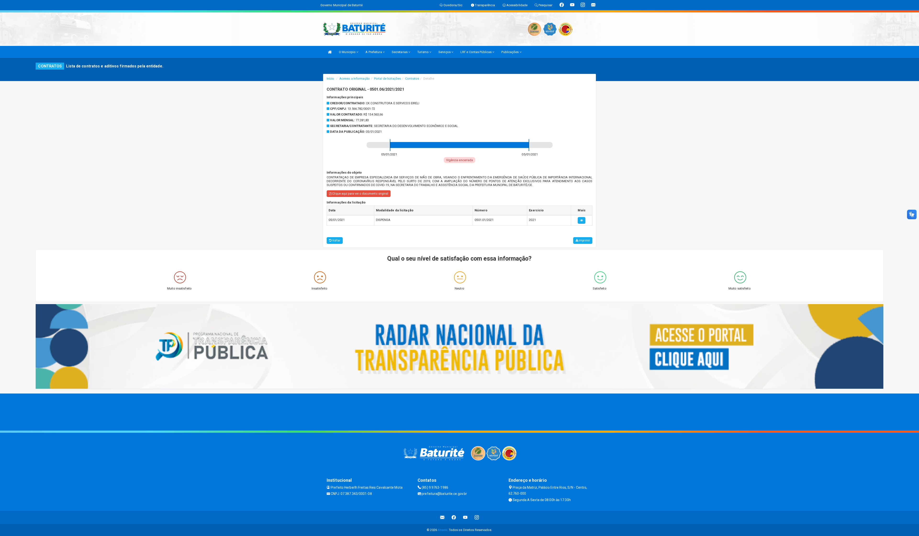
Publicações (510, 52)
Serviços (444, 52)
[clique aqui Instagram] (477, 517)
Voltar (335, 240)
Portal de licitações (387, 78)
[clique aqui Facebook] (454, 517)
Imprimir (584, 240)
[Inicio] (329, 52)
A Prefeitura (373, 52)
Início (330, 78)
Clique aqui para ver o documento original (359, 193)
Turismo (423, 52)
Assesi (443, 530)
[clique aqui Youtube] (465, 517)
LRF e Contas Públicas (476, 52)
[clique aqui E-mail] (442, 517)
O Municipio (347, 52)
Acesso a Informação (354, 78)
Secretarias (400, 52)
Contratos (412, 78)
